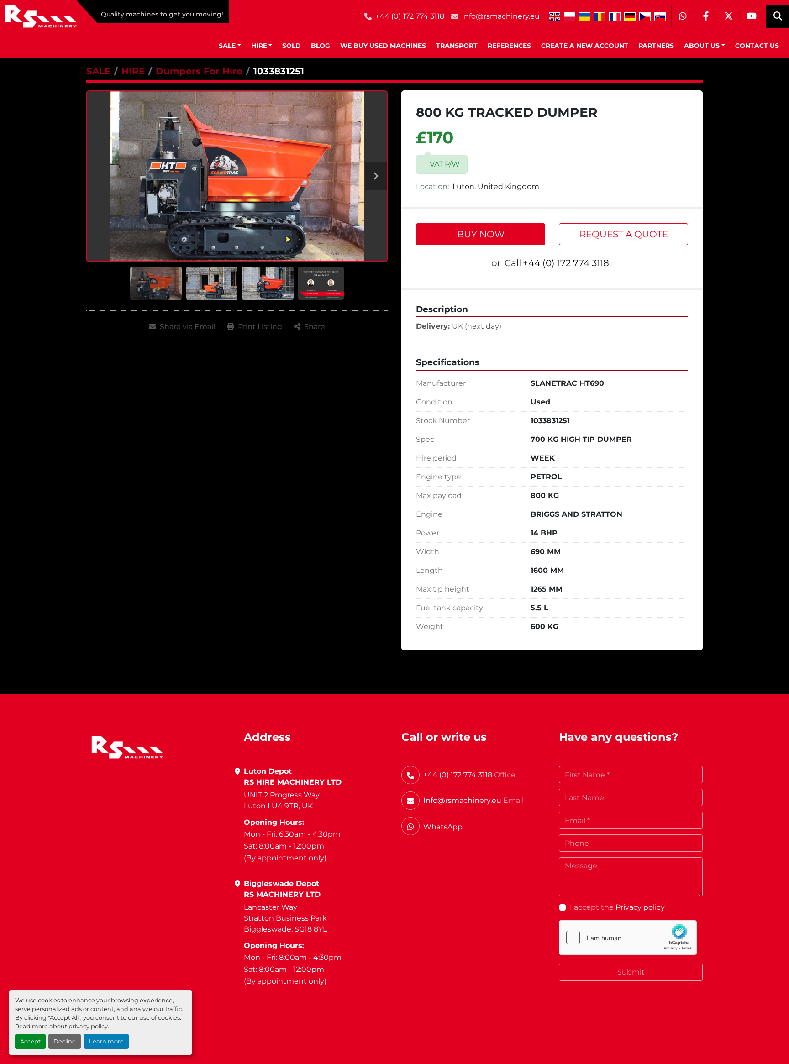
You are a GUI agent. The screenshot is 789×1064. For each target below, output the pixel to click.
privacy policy (88, 1026)
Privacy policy (640, 907)
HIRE (259, 46)
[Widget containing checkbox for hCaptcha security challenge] (628, 937)
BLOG (320, 46)
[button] (230, 46)
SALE (227, 46)
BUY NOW (481, 234)
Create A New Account (584, 46)
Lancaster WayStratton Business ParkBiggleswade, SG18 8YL (285, 918)
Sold (291, 46)
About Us (702, 46)
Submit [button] (631, 972)
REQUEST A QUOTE (623, 234)
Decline (64, 1041)
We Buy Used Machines (383, 46)
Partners (656, 46)
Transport (457, 46)
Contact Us (757, 46)
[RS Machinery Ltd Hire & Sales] (127, 746)
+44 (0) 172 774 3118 (409, 16)
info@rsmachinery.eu (501, 16)
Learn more (106, 1041)
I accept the (617, 907)
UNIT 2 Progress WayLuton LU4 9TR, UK (282, 800)
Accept (30, 1041)
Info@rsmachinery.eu (462, 800)
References (509, 46)
